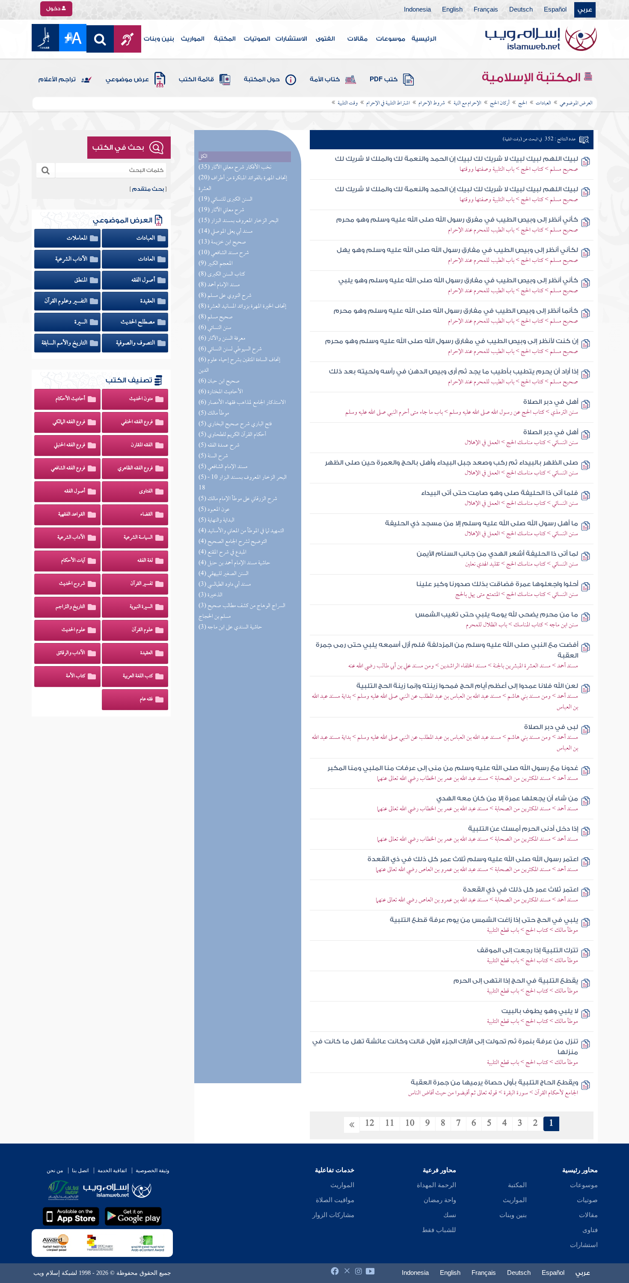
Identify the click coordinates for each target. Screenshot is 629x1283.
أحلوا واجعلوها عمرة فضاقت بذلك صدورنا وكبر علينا (497, 584)
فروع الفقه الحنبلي (69, 445)
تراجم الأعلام (57, 79)
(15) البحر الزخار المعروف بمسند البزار (239, 221)
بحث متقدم (148, 189)
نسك (449, 1215)
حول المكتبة (262, 79)
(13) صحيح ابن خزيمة (222, 242)
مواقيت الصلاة (335, 1200)
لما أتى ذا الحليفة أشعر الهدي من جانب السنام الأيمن (497, 553)
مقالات (357, 39)
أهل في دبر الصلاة (550, 402)
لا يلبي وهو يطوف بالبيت (539, 1011)
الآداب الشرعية (72, 259)
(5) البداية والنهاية (216, 520)
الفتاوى (146, 491)
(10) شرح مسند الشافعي (224, 253)
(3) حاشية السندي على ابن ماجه (230, 627)
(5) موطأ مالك (214, 413)
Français (486, 9)
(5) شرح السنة (213, 456)
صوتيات (587, 1200)
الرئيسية (424, 39)
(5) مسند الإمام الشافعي (223, 467)
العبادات (146, 238)
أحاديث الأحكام (70, 399)
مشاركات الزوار (333, 1215)
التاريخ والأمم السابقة (65, 343)
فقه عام (146, 699)
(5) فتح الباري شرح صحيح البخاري (235, 424)
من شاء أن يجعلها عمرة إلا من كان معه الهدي (507, 798)
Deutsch (521, 9)
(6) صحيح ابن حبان (219, 381)
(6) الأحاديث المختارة (221, 392)
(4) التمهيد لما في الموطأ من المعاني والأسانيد (241, 531)
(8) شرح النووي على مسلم (225, 295)
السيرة (81, 322)
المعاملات (78, 238)
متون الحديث (141, 399)
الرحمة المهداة (436, 1185)
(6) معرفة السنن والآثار (222, 338)
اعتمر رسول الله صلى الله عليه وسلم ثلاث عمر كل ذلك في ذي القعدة (473, 859)
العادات (147, 259)
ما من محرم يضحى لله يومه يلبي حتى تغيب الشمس (496, 614)
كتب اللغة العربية (138, 676)
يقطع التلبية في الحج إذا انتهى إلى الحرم (516, 980)
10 (410, 1124)
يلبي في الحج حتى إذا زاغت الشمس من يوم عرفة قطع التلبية (484, 920)
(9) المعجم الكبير (216, 263)
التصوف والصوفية (136, 343)
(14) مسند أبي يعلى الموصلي (225, 231)
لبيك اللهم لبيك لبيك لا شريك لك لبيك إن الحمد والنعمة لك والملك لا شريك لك (456, 159)
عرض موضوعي (127, 79)
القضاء (146, 514)
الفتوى (325, 39)
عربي (585, 9)
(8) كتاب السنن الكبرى (222, 274)
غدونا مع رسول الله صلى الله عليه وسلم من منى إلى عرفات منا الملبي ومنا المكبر (452, 768)
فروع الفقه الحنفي (137, 422)
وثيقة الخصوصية (152, 1170)
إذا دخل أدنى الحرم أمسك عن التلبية (523, 829)
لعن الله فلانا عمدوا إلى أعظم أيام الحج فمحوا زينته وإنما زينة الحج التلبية (467, 686)
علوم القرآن (142, 630)
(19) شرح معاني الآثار (221, 210)
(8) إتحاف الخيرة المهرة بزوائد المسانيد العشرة (242, 306)
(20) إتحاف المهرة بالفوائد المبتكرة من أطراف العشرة (243, 183)
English (452, 9)
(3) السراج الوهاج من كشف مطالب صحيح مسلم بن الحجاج (242, 611)
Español (555, 9)
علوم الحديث (73, 630)
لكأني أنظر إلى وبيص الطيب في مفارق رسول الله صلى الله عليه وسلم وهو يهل (457, 250)
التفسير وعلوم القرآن (67, 301)
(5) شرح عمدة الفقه (219, 445)
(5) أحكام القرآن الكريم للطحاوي (232, 435)
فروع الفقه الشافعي (68, 468)
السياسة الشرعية (138, 537)
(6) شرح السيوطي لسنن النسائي (230, 349)
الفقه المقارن (142, 445)
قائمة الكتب (196, 79)
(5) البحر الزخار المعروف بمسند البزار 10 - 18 (243, 483)
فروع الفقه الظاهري (135, 468)
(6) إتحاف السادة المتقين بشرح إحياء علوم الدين (239, 365)
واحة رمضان (440, 1200)
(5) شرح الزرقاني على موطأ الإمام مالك (238, 499)
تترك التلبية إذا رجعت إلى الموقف (527, 950)
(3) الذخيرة (211, 595)
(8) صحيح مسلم (216, 317)
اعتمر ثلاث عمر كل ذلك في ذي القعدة (520, 889)
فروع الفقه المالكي (69, 422)
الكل (203, 156)
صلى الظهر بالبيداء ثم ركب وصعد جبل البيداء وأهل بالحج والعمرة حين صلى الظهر (451, 462)
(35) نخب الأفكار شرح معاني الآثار (235, 167)
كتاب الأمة (325, 79)
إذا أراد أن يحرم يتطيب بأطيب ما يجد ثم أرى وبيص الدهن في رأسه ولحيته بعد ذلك (453, 371)
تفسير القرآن (142, 584)
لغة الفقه (145, 560)
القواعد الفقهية (71, 514)
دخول (54, 9)
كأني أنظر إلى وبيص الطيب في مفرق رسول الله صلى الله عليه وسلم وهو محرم (457, 219)
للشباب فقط (439, 1230)
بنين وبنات (159, 39)
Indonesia (417, 9)
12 (369, 1124)
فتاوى (590, 1230)
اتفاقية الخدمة (112, 1170)
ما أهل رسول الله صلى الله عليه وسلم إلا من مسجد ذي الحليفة (481, 523)
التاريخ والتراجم (70, 607)
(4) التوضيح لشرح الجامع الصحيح (233, 541)
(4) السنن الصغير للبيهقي (224, 574)
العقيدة (148, 301)
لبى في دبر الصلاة (551, 727)
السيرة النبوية (141, 607)
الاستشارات (291, 39)
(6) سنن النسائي (215, 328)
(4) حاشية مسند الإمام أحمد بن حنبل (234, 563)
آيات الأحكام (73, 560)
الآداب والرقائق (70, 653)
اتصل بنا (80, 1170)
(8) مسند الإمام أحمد (219, 285)
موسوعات (390, 39)
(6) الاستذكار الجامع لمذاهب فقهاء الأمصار (242, 402)
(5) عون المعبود (214, 509)
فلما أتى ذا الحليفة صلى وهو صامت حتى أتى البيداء (499, 493)
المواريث (192, 39)
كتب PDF (384, 79)
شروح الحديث (72, 584)
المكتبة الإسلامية (532, 77)
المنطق (81, 280)
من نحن (55, 1170)
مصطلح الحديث (138, 322)
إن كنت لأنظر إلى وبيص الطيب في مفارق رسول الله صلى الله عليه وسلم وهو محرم (451, 341)
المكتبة (224, 39)
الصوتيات (257, 39)
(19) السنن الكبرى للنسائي (225, 199)
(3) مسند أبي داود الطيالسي (225, 584)
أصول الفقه (143, 280)
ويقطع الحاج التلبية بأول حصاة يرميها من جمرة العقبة (494, 1082)
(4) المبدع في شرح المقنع (222, 552)
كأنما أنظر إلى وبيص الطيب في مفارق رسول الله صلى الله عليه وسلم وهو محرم (456, 310)
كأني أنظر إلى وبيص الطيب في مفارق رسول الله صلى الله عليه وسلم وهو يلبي (458, 280)
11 (390, 1124)
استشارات (584, 1245)
